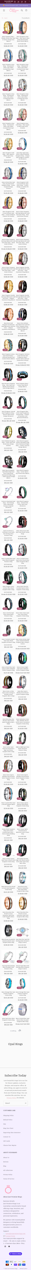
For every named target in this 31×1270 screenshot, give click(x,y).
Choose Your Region (9, 1191)
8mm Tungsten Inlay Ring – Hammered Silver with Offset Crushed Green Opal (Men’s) (23, 67)
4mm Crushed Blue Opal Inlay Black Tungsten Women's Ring (8, 560)
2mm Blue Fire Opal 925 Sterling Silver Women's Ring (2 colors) (22, 941)
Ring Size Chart (8, 1174)
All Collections (8, 1216)
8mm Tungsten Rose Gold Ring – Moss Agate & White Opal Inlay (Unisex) (22, 126)
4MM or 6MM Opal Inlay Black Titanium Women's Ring (22, 748)
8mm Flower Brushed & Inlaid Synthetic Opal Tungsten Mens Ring (8, 941)
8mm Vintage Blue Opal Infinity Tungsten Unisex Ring (8, 993)
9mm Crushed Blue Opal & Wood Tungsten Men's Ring (8, 804)
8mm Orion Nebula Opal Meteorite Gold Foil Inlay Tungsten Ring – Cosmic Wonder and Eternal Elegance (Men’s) (23, 326)
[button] (4, 10)
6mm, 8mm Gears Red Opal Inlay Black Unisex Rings (22, 532)
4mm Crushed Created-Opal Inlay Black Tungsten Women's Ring (8, 640)
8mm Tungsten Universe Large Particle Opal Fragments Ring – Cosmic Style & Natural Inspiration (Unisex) (22, 357)
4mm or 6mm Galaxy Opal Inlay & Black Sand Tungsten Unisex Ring (8, 860)
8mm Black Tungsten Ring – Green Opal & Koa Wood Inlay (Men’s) (22, 472)
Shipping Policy (8, 1161)
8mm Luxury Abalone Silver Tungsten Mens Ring (8, 1045)
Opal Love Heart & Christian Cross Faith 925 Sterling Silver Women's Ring (8, 533)
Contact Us (6, 1182)
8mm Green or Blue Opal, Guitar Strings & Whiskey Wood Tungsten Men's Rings (8, 693)
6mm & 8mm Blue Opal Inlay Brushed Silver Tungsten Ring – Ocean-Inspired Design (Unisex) (8, 185)
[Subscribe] (25, 1148)
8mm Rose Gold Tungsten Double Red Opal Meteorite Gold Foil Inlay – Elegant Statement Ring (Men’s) (8, 326)
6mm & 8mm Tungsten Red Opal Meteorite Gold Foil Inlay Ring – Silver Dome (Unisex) (23, 242)
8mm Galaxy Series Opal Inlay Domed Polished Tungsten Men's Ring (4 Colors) (23, 641)
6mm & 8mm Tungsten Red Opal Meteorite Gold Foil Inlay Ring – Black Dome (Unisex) (8, 242)
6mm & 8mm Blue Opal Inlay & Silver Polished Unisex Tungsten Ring (8, 668)
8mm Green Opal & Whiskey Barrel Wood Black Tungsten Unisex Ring (22, 777)
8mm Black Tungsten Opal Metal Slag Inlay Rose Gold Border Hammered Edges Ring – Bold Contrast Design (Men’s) (8, 474)
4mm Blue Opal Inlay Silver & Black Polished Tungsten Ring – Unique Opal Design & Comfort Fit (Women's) (23, 156)
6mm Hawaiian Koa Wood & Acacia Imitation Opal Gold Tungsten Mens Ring (22, 914)
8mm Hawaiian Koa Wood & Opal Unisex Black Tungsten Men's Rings (8, 721)
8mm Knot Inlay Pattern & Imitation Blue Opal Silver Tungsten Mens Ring (22, 889)
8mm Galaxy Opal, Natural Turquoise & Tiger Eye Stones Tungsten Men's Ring (8, 749)
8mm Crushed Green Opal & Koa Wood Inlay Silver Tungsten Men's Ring (22, 561)
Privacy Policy (11, 1143)
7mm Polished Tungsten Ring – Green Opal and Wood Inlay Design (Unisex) (8, 443)
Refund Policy (7, 1165)
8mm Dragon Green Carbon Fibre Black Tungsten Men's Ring (8, 588)
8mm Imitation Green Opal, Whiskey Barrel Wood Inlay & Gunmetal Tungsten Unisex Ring (22, 721)
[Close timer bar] (29, 1)
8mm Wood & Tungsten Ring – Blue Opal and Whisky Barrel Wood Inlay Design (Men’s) (8, 386)
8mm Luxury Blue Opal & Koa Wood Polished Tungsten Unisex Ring (22, 1045)
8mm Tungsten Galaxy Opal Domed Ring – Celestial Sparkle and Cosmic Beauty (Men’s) (8, 356)
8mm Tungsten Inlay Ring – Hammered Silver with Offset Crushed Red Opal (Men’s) (8, 97)
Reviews (5, 1207)
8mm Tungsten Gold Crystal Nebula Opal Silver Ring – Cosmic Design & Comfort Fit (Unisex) (23, 185)
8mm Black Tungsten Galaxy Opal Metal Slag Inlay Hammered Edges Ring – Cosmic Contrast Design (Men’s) (22, 444)
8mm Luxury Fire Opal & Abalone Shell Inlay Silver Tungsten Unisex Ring (8, 1072)
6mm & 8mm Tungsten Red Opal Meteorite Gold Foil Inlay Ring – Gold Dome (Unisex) (8, 270)
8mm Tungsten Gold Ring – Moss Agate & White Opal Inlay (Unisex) (8, 155)
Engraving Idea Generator (12, 1178)
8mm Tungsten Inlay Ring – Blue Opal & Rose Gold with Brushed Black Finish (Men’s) (22, 39)
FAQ (4, 1169)
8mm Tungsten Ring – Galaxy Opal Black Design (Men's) (22, 385)
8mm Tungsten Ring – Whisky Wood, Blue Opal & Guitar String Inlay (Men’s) (8, 39)
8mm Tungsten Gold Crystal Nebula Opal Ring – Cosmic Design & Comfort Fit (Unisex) (8, 214)
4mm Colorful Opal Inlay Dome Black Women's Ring (8, 614)
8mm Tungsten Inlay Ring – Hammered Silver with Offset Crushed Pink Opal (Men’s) (8, 126)
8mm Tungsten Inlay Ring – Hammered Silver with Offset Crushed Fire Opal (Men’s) (23, 97)
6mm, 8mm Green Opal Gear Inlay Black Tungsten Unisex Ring (22, 614)
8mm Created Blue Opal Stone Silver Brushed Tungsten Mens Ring (22, 1020)
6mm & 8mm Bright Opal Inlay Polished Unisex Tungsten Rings (22, 668)
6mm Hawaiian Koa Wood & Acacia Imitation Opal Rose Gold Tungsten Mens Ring (8, 915)
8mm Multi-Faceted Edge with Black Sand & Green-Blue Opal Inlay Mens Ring (22, 861)
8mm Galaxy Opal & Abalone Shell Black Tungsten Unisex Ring (22, 804)
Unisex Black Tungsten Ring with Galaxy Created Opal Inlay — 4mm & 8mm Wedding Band (8, 832)
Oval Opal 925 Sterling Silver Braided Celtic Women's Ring (8, 967)
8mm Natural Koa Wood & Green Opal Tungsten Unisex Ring (8, 888)
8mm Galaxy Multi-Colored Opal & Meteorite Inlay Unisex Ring (22, 831)
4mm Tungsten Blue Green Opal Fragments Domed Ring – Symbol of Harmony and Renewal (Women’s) (22, 414)
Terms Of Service (8, 1224)
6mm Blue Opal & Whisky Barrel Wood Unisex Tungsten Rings (22, 692)
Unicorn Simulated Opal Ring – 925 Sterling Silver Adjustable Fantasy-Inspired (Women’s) (8, 504)
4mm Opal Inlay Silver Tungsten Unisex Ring (8, 1019)
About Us (6, 1203)
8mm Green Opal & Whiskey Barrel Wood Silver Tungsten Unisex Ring (8, 777)
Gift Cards (6, 1186)
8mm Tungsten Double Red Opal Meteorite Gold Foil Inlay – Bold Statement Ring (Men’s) (23, 270)
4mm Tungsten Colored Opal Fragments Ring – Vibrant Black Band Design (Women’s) (8, 414)
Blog (4, 1211)
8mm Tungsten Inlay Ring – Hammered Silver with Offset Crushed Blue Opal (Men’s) (8, 67)
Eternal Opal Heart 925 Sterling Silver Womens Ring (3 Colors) (22, 967)
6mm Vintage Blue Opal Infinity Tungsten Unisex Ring (22, 993)
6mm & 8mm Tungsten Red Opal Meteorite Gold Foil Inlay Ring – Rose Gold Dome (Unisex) (23, 214)
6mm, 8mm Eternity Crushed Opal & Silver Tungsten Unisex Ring (22, 588)
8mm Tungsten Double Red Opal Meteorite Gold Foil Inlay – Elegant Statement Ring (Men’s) (8, 298)
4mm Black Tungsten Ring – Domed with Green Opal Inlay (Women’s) (23, 504)
